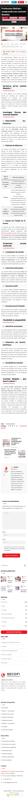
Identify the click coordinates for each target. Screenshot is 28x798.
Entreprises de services (8, 714)
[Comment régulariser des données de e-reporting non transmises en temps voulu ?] (3, 588)
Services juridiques (7, 760)
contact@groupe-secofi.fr (10, 782)
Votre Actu (4, 602)
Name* (4, 532)
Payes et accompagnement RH (9, 650)
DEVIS (21, 2)
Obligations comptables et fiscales (11, 642)
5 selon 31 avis (13, 795)
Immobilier (4, 726)
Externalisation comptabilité (9, 747)
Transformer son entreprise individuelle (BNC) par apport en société (16, 441)
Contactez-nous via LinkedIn (8, 771)
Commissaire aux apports (8, 741)
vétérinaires (21, 59)
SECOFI (16, 44)
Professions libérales (7, 729)
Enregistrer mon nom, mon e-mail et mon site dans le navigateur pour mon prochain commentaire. (14, 548)
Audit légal (4, 663)
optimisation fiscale (9, 235)
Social (3, 626)
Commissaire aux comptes (8, 744)
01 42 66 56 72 (7, 779)
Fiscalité (24, 44)
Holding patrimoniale (7, 720)
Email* (4, 539)
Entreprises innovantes (7, 717)
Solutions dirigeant (6, 658)
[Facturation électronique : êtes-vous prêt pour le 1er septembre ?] (17, 588)
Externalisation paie (7, 750)
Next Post (6, 457)
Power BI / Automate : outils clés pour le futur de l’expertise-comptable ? (10, 452)
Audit (3, 606)
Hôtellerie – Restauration (8, 723)
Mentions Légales (14, 793)
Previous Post (14, 447)
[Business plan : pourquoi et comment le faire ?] (18, 579)
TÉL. (14, 2)
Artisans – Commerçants (8, 711)
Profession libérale (10, 423)
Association (5, 707)
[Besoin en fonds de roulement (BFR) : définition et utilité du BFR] (3, 579)
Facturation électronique (9, 618)
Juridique (4, 622)
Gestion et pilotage (7, 614)
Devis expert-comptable (14, 632)
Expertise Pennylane (7, 753)
